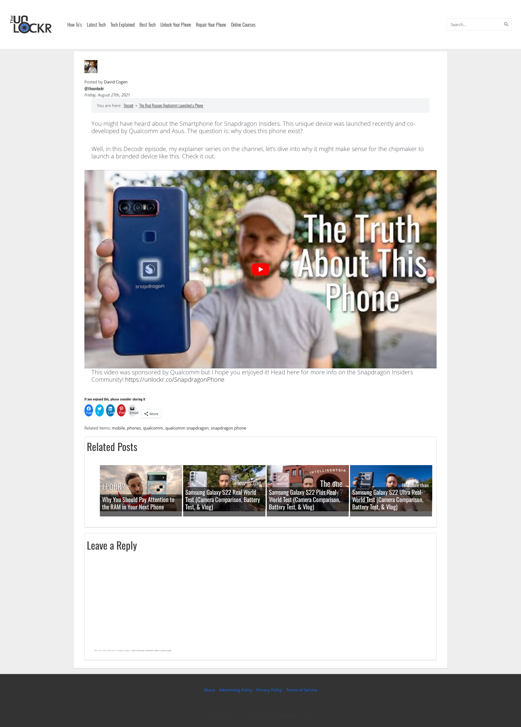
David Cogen (116, 81)
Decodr (129, 105)
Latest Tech (96, 24)
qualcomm (153, 428)
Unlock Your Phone (175, 24)
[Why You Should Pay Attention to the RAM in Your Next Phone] (141, 487)
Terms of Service (301, 689)
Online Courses (243, 24)
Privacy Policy (269, 689)
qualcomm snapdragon (187, 428)
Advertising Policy (235, 689)
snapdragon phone (228, 428)
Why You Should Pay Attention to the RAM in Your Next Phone (138, 503)
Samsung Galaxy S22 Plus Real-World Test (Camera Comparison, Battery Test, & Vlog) (304, 499)
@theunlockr (94, 88)
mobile (118, 428)
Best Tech (147, 24)
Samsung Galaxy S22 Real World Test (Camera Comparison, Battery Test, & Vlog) (222, 499)
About (209, 689)
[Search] (506, 24)
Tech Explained (122, 24)
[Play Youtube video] (260, 269)
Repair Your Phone (211, 24)
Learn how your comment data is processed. (151, 650)
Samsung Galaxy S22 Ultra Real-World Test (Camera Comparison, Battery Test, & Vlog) (387, 499)
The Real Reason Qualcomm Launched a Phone (171, 105)
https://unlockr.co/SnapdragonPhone (174, 379)
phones (134, 428)
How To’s (74, 24)
